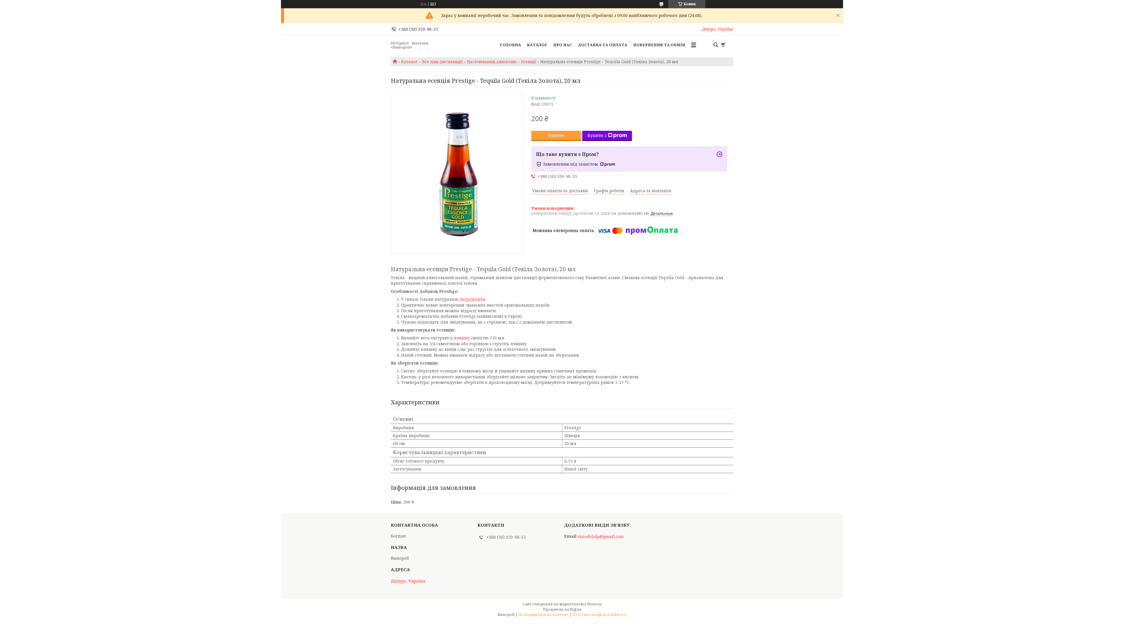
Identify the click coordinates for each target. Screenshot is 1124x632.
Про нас (562, 44)
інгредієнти (473, 299)
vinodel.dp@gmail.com (601, 536)
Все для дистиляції (442, 61)
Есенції (528, 61)
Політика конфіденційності (599, 614)
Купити (556, 135)
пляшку (462, 338)
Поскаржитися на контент (543, 614)
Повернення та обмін (659, 44)
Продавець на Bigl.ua (562, 609)
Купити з (596, 135)
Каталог (537, 44)
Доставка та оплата (602, 44)
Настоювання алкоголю (492, 61)
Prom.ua (594, 604)
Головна (510, 44)
